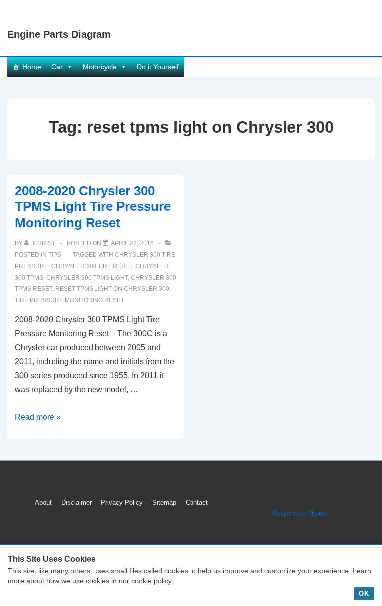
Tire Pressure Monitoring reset (69, 300)
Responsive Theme (300, 513)
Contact (197, 502)
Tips (54, 254)
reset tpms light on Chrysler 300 (112, 288)
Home (31, 67)
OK (364, 593)
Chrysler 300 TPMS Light (87, 277)
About (43, 502)
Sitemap (164, 502)
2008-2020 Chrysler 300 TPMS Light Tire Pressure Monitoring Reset (93, 206)
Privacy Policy (122, 502)
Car (57, 67)
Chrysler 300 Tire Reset (91, 266)
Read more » (38, 417)
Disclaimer (76, 502)
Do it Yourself (158, 67)
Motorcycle (100, 67)
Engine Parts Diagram (59, 34)
